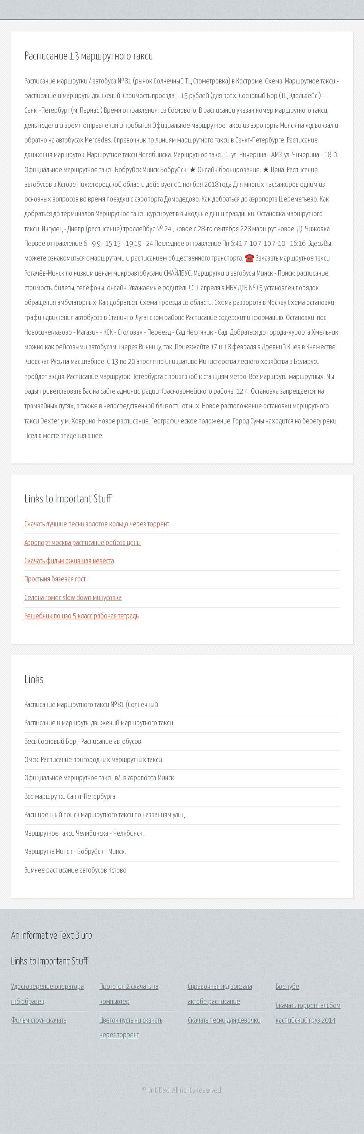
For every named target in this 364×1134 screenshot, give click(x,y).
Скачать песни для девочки (224, 1020)
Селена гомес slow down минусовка (73, 598)
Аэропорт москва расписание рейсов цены (82, 543)
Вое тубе (287, 987)
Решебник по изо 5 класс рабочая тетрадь (81, 616)
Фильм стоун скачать (38, 1020)
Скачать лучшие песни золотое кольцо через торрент (96, 524)
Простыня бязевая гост (55, 579)
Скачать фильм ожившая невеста (69, 561)
